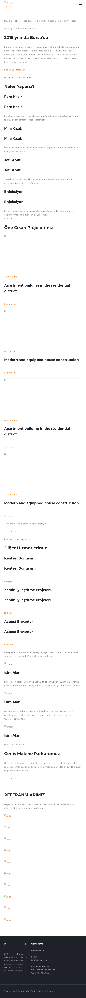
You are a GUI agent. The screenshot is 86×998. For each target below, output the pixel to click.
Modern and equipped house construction (41, 360)
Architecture (10, 277)
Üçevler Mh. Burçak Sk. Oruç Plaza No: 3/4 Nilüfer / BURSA (43, 969)
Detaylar (8, 581)
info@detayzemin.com (41, 960)
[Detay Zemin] (10, 4)
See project (10, 304)
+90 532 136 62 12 (46, 951)
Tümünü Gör (10, 531)
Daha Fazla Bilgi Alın (14, 70)
